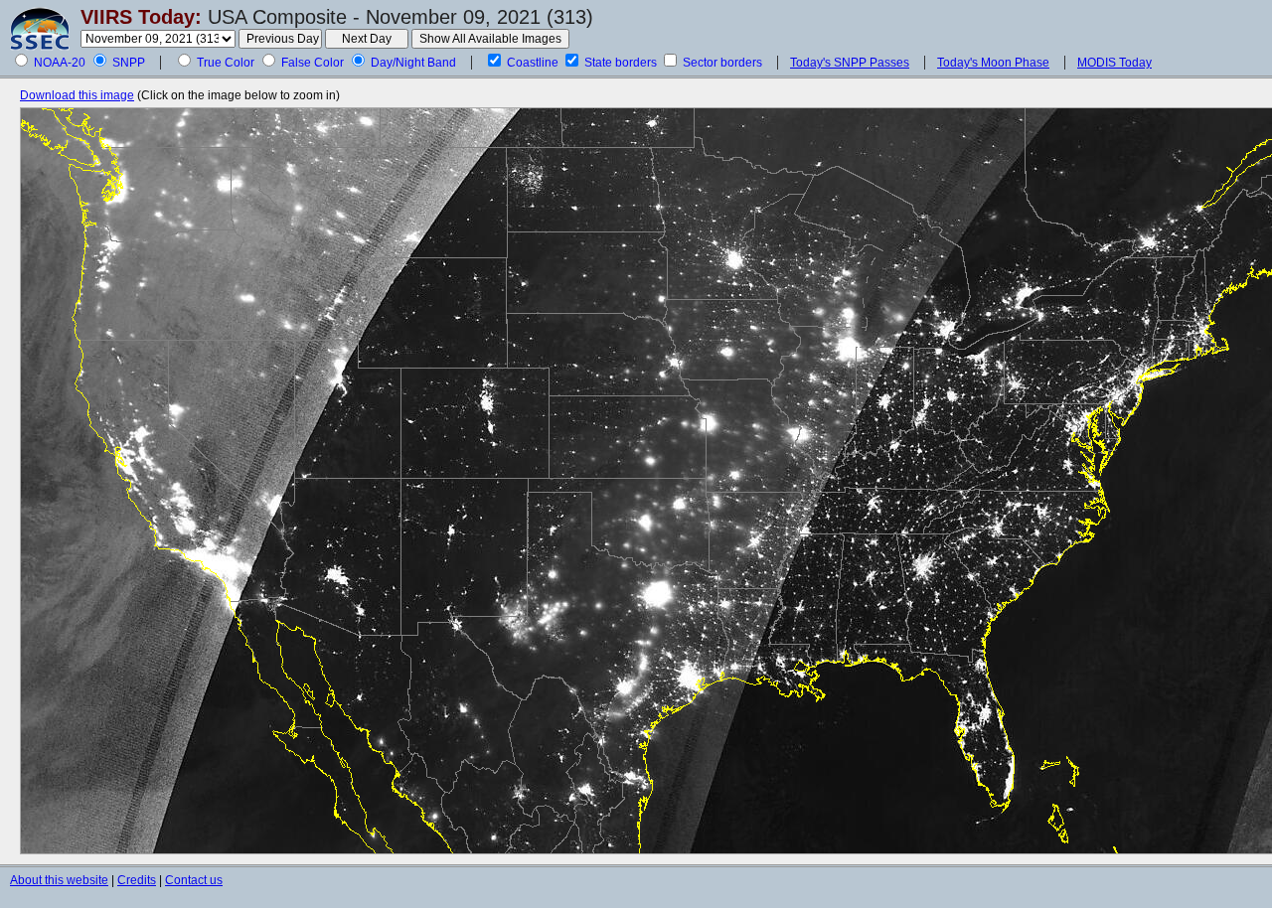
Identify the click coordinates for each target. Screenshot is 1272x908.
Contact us (194, 880)
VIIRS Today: (141, 17)
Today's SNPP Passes (849, 63)
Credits (136, 880)
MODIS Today (1114, 63)
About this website (59, 880)
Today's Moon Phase (993, 63)
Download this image (77, 95)
